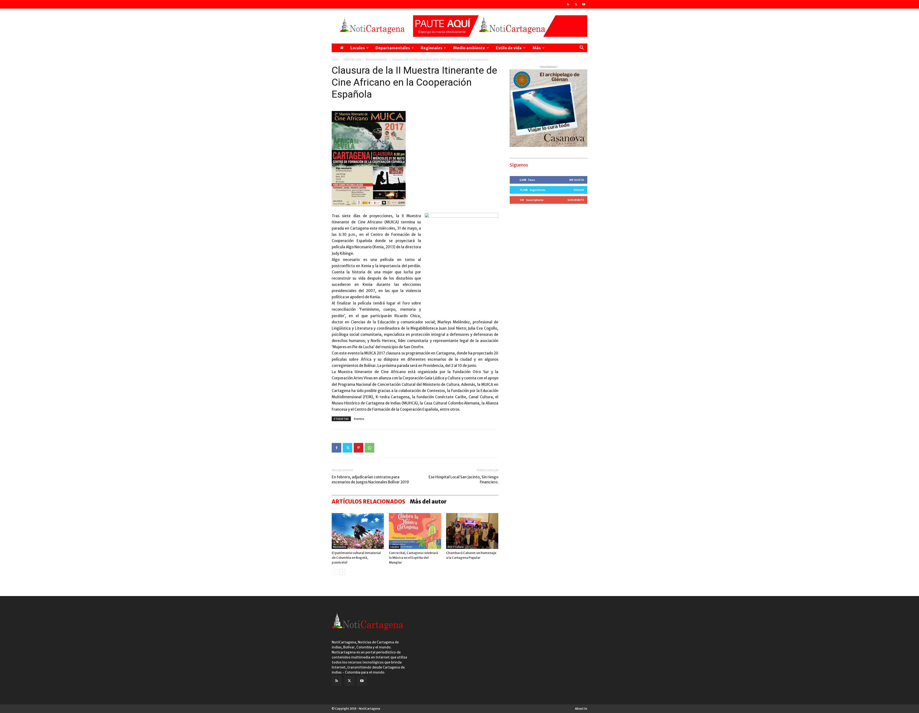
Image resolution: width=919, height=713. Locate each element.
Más (536, 47)
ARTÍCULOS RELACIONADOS (368, 501)
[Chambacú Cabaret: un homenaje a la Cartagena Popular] (472, 531)
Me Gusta (576, 180)
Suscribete (575, 200)
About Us (581, 708)
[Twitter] (575, 4)
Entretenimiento (376, 59)
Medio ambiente (469, 47)
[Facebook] (336, 448)
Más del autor (428, 501)
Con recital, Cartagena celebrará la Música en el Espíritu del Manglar (413, 557)
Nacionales (339, 546)
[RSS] (568, 4)
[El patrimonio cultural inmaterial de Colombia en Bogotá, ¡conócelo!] (358, 531)
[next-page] (342, 572)
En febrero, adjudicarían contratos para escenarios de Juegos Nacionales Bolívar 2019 (370, 479)
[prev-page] (335, 572)
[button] (581, 48)
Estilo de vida (509, 47)
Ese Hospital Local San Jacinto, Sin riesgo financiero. (463, 479)
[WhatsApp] (369, 448)
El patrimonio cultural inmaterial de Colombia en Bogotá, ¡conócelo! (356, 557)
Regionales (431, 47)
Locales (357, 47)
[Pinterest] (358, 448)
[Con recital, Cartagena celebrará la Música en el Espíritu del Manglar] (415, 531)
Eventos (359, 418)
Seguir (579, 190)
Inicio (335, 59)
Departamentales (392, 47)
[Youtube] (583, 4)
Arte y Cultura (456, 546)
